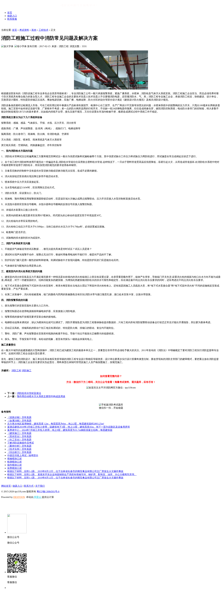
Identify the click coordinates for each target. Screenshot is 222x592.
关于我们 (40, 486)
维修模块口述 (14, 458)
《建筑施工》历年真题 (19, 433)
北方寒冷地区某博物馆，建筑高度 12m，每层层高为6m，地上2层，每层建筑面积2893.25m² (55, 423)
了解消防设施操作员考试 (20, 442)
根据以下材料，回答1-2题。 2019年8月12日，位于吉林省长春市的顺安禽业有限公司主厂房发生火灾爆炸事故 (65, 471)
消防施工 (26, 370)
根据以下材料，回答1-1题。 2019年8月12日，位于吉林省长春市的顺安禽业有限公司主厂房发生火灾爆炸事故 (65, 477)
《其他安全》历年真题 (19, 436)
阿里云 (37, 497)
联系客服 (12, 19)
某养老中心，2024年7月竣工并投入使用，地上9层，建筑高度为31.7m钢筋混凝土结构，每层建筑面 (59, 430)
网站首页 (6, 486)
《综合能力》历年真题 (19, 452)
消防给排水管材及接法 (29, 393)
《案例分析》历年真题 (19, 446)
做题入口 (12, 15)
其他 (33, 30)
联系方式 (29, 486)
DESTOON (19, 497)
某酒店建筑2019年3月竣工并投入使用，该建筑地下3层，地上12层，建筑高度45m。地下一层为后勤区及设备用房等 (68, 427)
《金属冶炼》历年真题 (19, 420)
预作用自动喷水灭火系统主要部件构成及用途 (41, 396)
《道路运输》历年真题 (19, 417)
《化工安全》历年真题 (19, 439)
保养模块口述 (14, 468)
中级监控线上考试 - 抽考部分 (22, 455)
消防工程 (16, 370)
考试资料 (24, 30)
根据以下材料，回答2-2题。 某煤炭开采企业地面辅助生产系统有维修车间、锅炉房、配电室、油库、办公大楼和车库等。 (72, 474)
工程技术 (43, 30)
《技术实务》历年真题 (19, 449)
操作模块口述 (14, 465)
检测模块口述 (14, 461)
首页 (9, 12)
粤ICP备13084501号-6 (48, 491)
